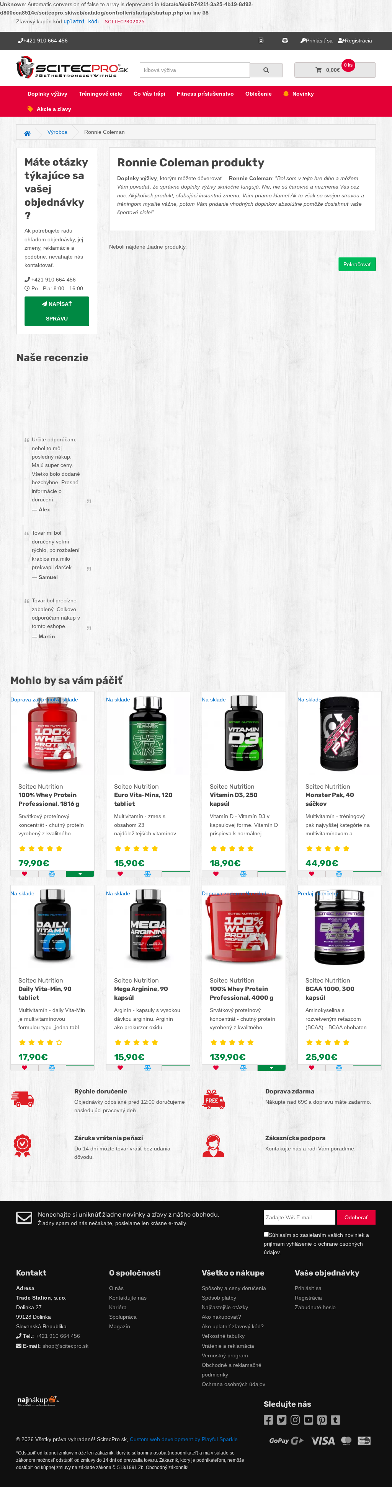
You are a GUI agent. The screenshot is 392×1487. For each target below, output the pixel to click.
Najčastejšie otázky (225, 1307)
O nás (116, 1288)
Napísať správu (59, 311)
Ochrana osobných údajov (233, 1384)
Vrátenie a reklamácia (228, 1346)
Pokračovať (357, 264)
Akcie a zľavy (54, 109)
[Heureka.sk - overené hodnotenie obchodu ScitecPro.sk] (57, 400)
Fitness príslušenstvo (205, 94)
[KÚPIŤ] (176, 871)
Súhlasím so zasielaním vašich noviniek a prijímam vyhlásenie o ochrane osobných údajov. (316, 1243)
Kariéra (118, 1307)
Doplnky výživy (47, 94)
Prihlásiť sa (308, 1288)
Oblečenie (258, 94)
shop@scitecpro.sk (65, 1346)
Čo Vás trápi (149, 94)
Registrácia (308, 1298)
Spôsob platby (219, 1298)
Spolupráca (123, 1317)
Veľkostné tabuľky (223, 1336)
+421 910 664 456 (58, 1336)
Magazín (119, 1326)
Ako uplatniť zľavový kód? (233, 1326)
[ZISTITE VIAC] (367, 1065)
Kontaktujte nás (128, 1298)
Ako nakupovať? (221, 1317)
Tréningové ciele (100, 94)
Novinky (303, 94)
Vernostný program (225, 1355)
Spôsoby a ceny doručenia (234, 1288)
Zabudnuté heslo (315, 1307)
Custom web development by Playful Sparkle (184, 1439)
